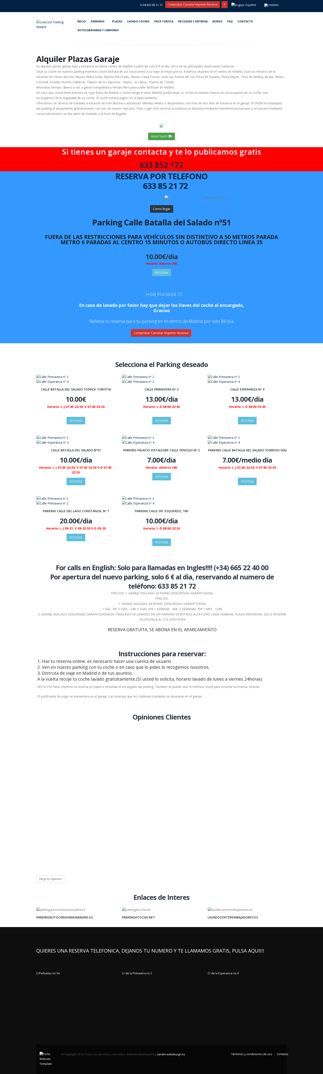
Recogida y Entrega (193, 21)
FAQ (230, 21)
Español (251, 5)
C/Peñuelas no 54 (48, 973)
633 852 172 (161, 165)
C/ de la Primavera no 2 (137, 973)
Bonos (217, 21)
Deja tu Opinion (50, 879)
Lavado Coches (138, 21)
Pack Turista (163, 21)
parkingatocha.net (138, 917)
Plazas (117, 21)
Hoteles (273, 5)
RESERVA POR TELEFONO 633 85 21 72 (161, 181)
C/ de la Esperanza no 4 (223, 973)
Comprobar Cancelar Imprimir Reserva (193, 4)
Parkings (97, 21)
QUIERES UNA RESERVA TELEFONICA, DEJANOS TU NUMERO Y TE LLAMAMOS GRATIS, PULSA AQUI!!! (150, 950)
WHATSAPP (160, 136)
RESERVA (161, 272)
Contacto (245, 21)
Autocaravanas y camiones (98, 30)
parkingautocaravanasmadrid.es (64, 917)
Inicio (81, 21)
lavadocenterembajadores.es (233, 917)
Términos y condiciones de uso (251, 1054)
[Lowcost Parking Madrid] (55, 24)
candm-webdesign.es (171, 1054)
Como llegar (161, 209)
